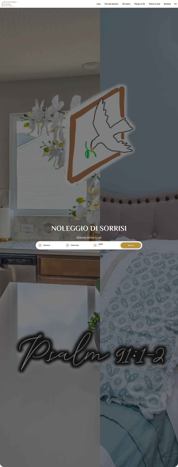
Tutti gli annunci (111, 4)
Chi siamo (126, 4)
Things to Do (139, 4)
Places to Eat (154, 4)
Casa (99, 4)
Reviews (167, 4)
